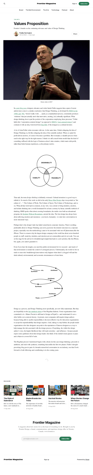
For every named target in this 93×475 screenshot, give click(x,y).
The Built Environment (33, 10)
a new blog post (21, 108)
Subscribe (84, 4)
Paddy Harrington (25, 33)
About (72, 10)
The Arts (46, 10)
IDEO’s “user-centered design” (62, 122)
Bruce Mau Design (54, 200)
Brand (21, 10)
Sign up (46, 459)
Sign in (74, 3)
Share (75, 34)
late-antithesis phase (35, 311)
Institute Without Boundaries (33, 214)
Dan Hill (44, 125)
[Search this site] (4, 3)
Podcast (64, 10)
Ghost (87, 459)
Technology (55, 10)
